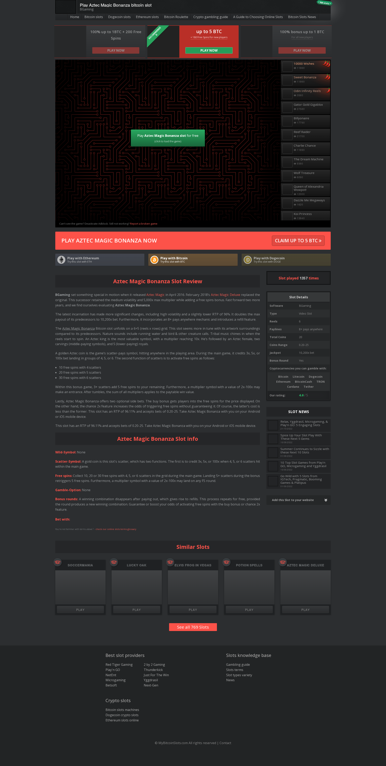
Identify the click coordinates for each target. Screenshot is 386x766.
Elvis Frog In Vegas (193, 565)
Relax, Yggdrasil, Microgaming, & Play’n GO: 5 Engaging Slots (304, 423)
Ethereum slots (147, 17)
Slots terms (234, 670)
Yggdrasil (151, 680)
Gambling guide (238, 664)
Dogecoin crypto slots (122, 715)
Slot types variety (239, 675)
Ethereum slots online (122, 720)
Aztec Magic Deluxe (225, 294)
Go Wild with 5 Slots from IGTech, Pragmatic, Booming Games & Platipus (301, 479)
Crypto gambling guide (210, 17)
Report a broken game (143, 223)
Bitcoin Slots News (302, 17)
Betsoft (111, 685)
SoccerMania (80, 565)
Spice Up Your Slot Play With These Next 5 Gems (301, 437)
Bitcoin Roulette (176, 17)
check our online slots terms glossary (115, 529)
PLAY (80, 609)
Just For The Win (156, 675)
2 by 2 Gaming (154, 664)
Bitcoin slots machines (122, 710)
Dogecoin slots (119, 17)
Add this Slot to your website (293, 500)
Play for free (167, 138)
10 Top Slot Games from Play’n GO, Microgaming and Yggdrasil (303, 464)
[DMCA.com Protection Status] (193, 760)
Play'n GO (113, 670)
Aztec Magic (155, 294)
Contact (225, 743)
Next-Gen (151, 685)
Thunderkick (153, 670)
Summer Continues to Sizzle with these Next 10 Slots (304, 450)
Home (74, 17)
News (230, 680)
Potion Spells (249, 565)
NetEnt (111, 675)
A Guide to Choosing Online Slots (258, 17)
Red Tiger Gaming (119, 664)
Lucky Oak (136, 565)
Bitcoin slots (93, 17)
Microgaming (116, 680)
